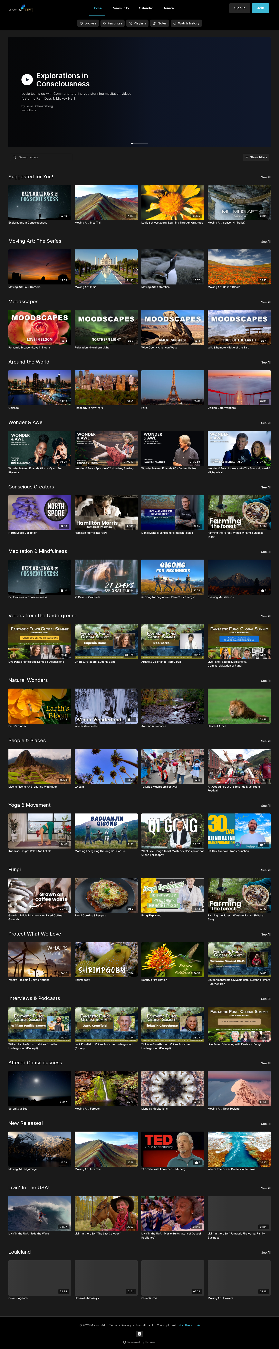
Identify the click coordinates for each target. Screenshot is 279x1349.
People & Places (27, 740)
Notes (162, 23)
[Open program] (139, 92)
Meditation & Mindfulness (37, 551)
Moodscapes (23, 301)
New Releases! (25, 1123)
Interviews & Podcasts (34, 998)
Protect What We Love (34, 934)
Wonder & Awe (25, 422)
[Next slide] (266, 673)
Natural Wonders (28, 680)
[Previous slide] (12, 673)
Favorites (115, 23)
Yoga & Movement (29, 805)
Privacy (127, 1325)
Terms (113, 1325)
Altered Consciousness (35, 1063)
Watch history (189, 23)
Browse (90, 23)
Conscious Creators (31, 487)
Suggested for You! (30, 177)
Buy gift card (144, 1325)
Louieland (19, 1252)
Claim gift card (166, 1325)
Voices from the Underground (43, 615)
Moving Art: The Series (34, 241)
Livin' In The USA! (28, 1187)
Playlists (140, 23)
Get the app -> (189, 1325)
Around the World (28, 362)
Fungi (14, 869)
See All (266, 177)
